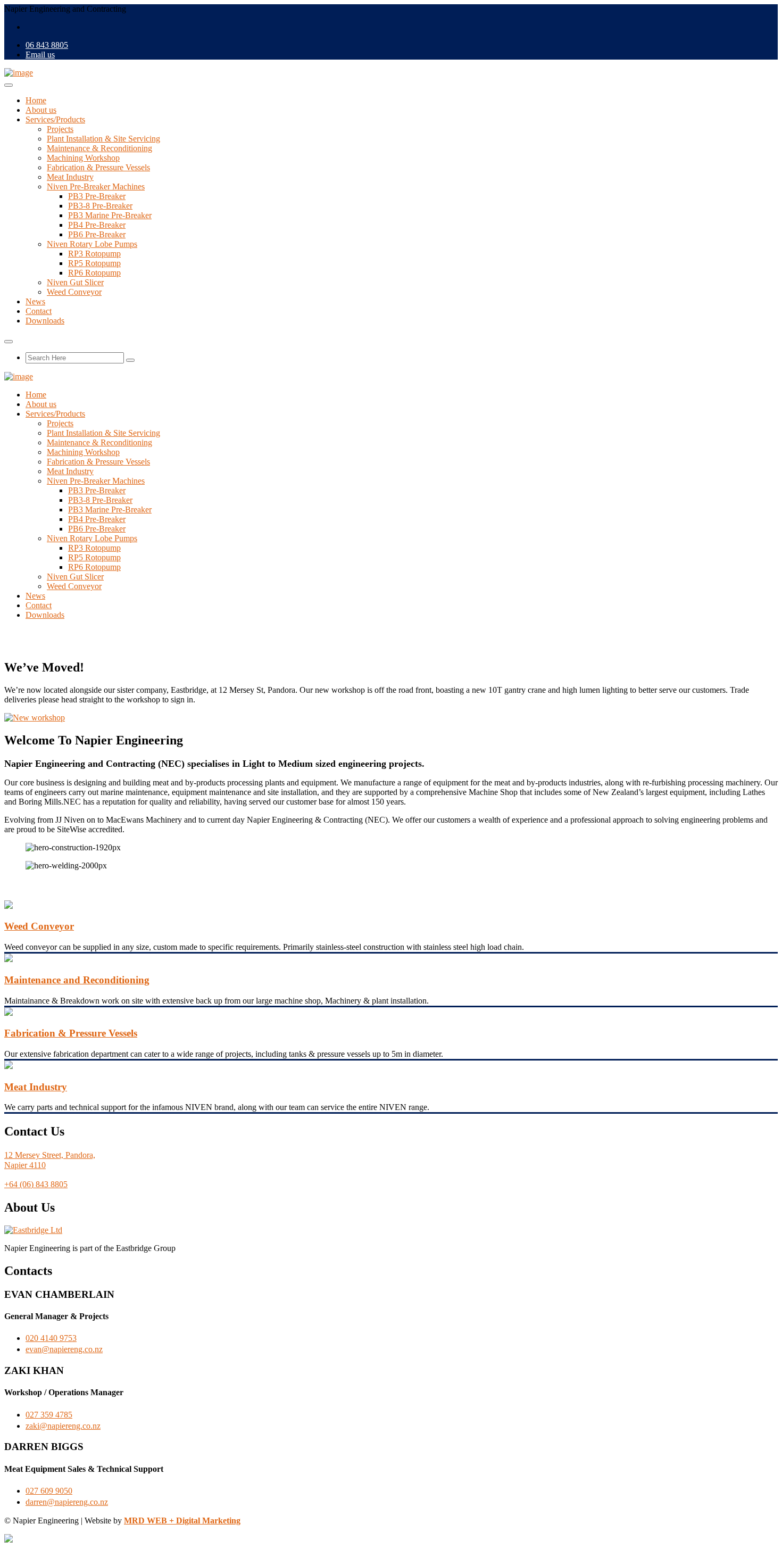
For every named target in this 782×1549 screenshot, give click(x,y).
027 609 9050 (49, 1490)
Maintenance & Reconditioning (99, 148)
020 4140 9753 (51, 1338)
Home (36, 100)
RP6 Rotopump (94, 272)
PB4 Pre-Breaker (97, 224)
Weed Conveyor (74, 291)
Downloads (45, 320)
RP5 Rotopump (94, 263)
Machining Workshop (83, 157)
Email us (40, 54)
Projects (60, 129)
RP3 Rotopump (94, 253)
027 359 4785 (49, 1414)
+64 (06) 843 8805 (36, 1184)
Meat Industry (70, 176)
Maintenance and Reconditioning (76, 979)
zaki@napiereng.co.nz (63, 1425)
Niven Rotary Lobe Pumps (92, 243)
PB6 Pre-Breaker (97, 234)
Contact (39, 311)
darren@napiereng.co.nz (67, 1501)
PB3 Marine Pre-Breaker (110, 215)
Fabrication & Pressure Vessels (98, 167)
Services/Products (55, 119)
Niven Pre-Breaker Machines (96, 186)
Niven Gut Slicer (75, 282)
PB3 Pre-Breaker (97, 196)
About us (41, 109)
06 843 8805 (47, 44)
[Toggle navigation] (8, 85)
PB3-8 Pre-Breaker (100, 205)
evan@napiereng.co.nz (64, 1349)
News (35, 301)
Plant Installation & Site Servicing (103, 138)
